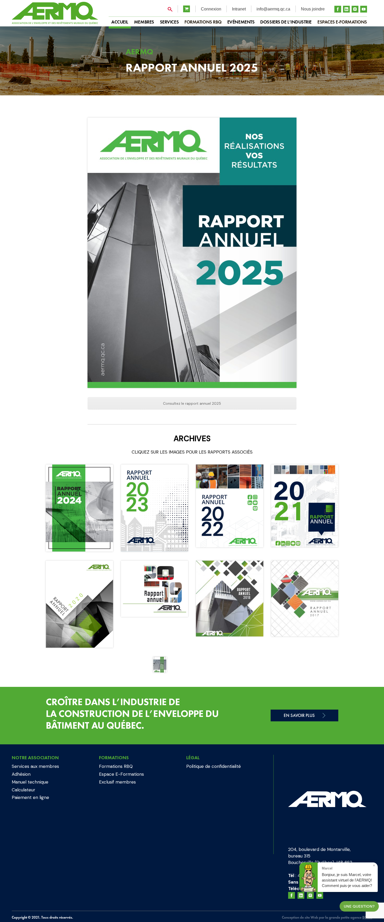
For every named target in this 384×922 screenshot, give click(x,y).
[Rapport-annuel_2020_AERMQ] (79, 604)
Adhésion (21, 774)
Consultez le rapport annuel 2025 (192, 403)
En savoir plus (299, 715)
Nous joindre (313, 9)
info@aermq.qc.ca (273, 9)
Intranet (239, 9)
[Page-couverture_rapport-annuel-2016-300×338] (160, 664)
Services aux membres (35, 766)
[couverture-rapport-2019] (154, 589)
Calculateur (23, 790)
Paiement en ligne (30, 797)
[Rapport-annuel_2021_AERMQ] (305, 506)
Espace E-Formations (121, 774)
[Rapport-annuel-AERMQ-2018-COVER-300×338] (229, 598)
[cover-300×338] (305, 598)
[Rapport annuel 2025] (192, 253)
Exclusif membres (117, 782)
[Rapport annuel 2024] (79, 508)
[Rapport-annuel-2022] (229, 506)
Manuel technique (30, 782)
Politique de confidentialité (213, 766)
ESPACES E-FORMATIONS (342, 22)
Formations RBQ (203, 22)
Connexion (211, 9)
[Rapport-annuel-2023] (154, 508)
